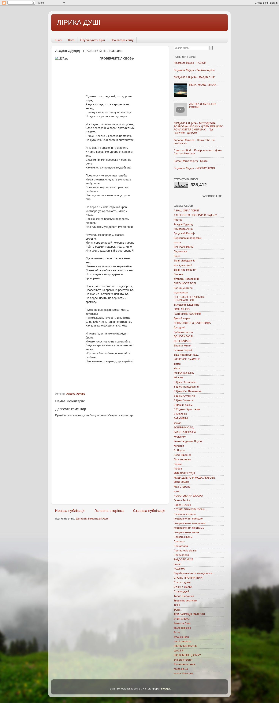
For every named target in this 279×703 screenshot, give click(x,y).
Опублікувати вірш (92, 40)
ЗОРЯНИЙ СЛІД (183, 427)
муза (177, 491)
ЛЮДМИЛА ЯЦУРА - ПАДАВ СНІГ (194, 77)
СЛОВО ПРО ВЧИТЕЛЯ (188, 577)
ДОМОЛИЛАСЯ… (184, 336)
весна (177, 242)
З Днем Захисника (185, 382)
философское (182, 627)
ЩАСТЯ (178, 650)
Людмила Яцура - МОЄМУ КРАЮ (194, 168)
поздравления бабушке (188, 518)
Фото (71, 40)
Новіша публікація (70, 511)
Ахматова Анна (183, 228)
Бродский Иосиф (184, 233)
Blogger (165, 688)
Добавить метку (183, 332)
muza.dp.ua (181, 668)
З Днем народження (186, 386)
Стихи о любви (183, 586)
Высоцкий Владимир (186, 304)
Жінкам (178, 377)
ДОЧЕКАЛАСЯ (182, 341)
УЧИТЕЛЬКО (181, 618)
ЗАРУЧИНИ (181, 418)
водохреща (181, 292)
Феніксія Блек (182, 623)
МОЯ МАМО (181, 482)
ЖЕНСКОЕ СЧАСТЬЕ (187, 359)
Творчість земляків (185, 600)
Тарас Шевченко (184, 596)
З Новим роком (183, 405)
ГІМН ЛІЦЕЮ (182, 309)
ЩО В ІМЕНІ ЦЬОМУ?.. (188, 655)
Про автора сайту (122, 40)
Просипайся (181, 555)
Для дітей (179, 327)
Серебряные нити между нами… (194, 573)
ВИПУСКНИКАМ (184, 246)
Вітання (178, 274)
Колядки (179, 445)
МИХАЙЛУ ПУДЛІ (184, 473)
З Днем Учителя (184, 400)
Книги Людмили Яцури (188, 441)
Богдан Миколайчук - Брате (191, 161)
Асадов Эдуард (75, 393)
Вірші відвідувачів (184, 260)
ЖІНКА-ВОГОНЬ (184, 373)
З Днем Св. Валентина (188, 391)
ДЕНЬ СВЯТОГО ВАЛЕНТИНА (192, 323)
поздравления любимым (189, 527)
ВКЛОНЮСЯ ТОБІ (185, 283)
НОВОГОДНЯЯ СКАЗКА (188, 495)
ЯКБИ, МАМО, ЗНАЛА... (203, 84)
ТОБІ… (178, 609)
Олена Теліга (182, 500)
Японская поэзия (184, 664)
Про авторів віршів (185, 550)
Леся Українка (182, 455)
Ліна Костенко (182, 459)
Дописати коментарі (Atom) (93, 518)
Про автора (181, 546)
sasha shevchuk (183, 673)
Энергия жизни (183, 659)
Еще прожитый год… (187, 354)
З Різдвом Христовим (187, 409)
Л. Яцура (179, 450)
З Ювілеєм (180, 413)
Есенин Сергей (183, 350)
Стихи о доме (182, 582)
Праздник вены (183, 536)
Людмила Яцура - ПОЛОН (190, 62)
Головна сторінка (109, 511)
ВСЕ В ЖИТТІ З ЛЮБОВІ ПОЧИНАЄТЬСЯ (189, 299)
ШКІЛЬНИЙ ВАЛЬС (185, 646)
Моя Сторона (182, 486)
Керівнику (180, 436)
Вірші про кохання (185, 269)
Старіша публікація (149, 511)
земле (177, 423)
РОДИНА (179, 568)
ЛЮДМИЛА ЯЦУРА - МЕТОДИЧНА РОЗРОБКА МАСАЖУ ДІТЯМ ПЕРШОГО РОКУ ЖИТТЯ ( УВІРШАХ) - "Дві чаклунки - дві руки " (198, 128)
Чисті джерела (183, 641)
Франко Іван (181, 636)
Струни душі (181, 591)
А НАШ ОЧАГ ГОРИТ (186, 210)
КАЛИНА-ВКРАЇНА (185, 432)
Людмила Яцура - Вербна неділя (194, 70)
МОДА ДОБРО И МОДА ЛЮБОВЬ (194, 477)
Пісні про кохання (185, 514)
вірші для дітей (183, 265)
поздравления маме (186, 532)
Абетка (178, 219)
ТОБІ (177, 605)
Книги (58, 40)
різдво (177, 564)
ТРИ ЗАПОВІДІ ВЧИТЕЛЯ (189, 614)
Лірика (178, 464)
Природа (179, 541)
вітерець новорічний (186, 278)
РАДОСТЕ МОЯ (183, 559)
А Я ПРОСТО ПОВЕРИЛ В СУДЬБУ (195, 215)
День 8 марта (182, 318)
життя (177, 363)
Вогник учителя (183, 288)
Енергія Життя (183, 345)
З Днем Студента (184, 395)
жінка (177, 368)
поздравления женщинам (190, 523)
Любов (178, 468)
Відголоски (180, 251)
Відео (177, 256)
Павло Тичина (182, 505)
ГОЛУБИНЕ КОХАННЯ (187, 313)
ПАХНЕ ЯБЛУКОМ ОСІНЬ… (191, 509)
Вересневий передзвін (188, 238)
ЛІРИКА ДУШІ (78, 22)
